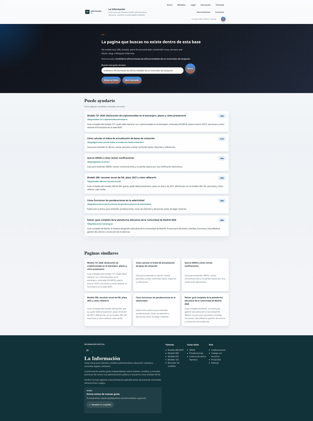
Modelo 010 (173, 356)
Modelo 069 (173, 353)
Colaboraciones (218, 350)
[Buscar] (223, 19)
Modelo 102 (173, 359)
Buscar (190, 68)
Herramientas (203, 12)
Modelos (181, 5)
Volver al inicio (111, 80)
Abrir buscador (132, 80)
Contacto (219, 12)
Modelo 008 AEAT (176, 350)
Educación (206, 5)
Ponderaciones (196, 353)
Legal (193, 5)
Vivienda (220, 5)
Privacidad (216, 359)
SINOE (192, 350)
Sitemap (215, 362)
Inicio (169, 5)
